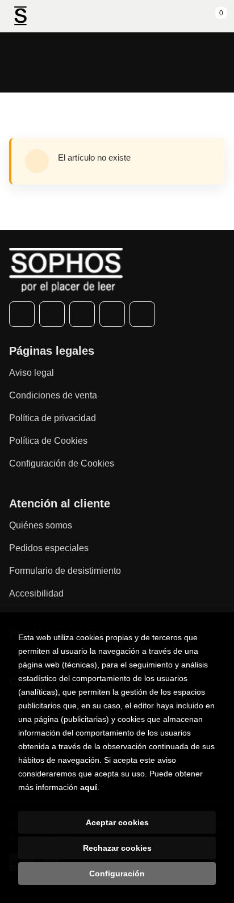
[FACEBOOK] (22, 314)
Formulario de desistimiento (65, 571)
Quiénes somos (40, 525)
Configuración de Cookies (61, 463)
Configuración (117, 873)
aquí (88, 787)
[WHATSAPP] (112, 314)
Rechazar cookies (117, 847)
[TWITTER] (52, 314)
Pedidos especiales (49, 548)
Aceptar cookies (117, 822)
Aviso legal (31, 372)
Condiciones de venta (53, 395)
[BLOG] (142, 314)
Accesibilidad (36, 593)
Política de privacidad (52, 418)
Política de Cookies (48, 441)
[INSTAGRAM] (82, 314)
